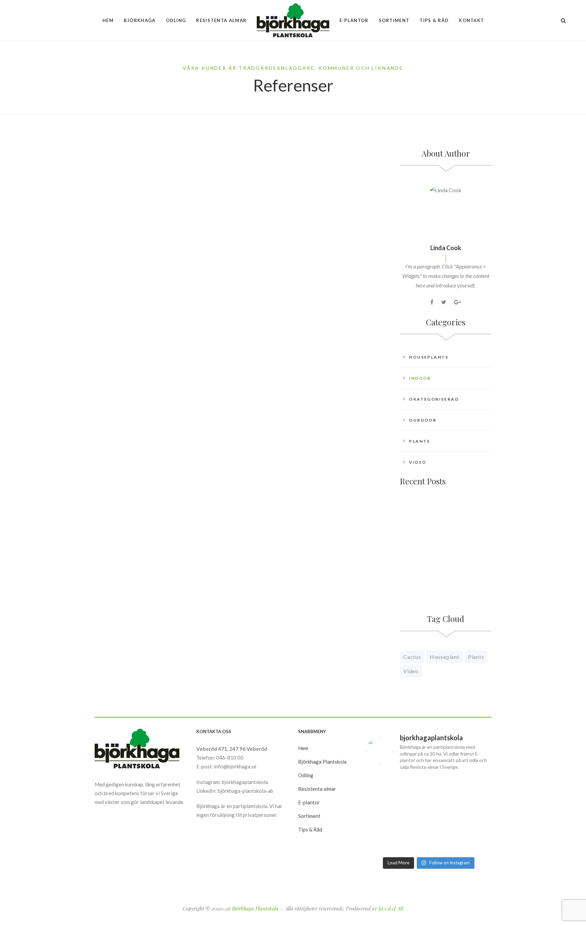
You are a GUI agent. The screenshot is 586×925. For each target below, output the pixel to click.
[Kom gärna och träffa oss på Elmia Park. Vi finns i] (386, 815)
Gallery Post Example (286, 274)
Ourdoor (422, 420)
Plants (419, 441)
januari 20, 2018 (118, 259)
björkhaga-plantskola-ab (245, 791)
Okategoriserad (434, 399)
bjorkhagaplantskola (245, 782)
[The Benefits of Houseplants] (166, 383)
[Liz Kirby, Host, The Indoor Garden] (318, 383)
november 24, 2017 (121, 444)
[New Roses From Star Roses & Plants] (417, 526)
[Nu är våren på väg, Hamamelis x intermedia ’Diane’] (471, 840)
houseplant (445, 656)
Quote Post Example (132, 274)
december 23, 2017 (273, 259)
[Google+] (457, 302)
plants (476, 656)
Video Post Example (464, 556)
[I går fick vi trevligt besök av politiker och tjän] (471, 789)
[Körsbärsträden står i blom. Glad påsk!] (429, 815)
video (410, 671)
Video (417, 462)
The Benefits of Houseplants (148, 459)
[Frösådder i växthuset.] (471, 815)
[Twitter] (443, 302)
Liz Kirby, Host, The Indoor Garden (310, 459)
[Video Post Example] (417, 562)
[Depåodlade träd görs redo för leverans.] (429, 789)
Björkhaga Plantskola (255, 908)
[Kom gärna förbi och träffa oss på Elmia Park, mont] (386, 789)
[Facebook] (431, 302)
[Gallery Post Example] (318, 198)
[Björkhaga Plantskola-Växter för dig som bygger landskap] (293, 20)
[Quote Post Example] (166, 198)
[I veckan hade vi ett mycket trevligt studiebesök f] (429, 840)
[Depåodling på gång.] (386, 840)
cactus (412, 656)
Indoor (420, 378)
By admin (123, 316)
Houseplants (428, 357)
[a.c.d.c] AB (391, 908)
